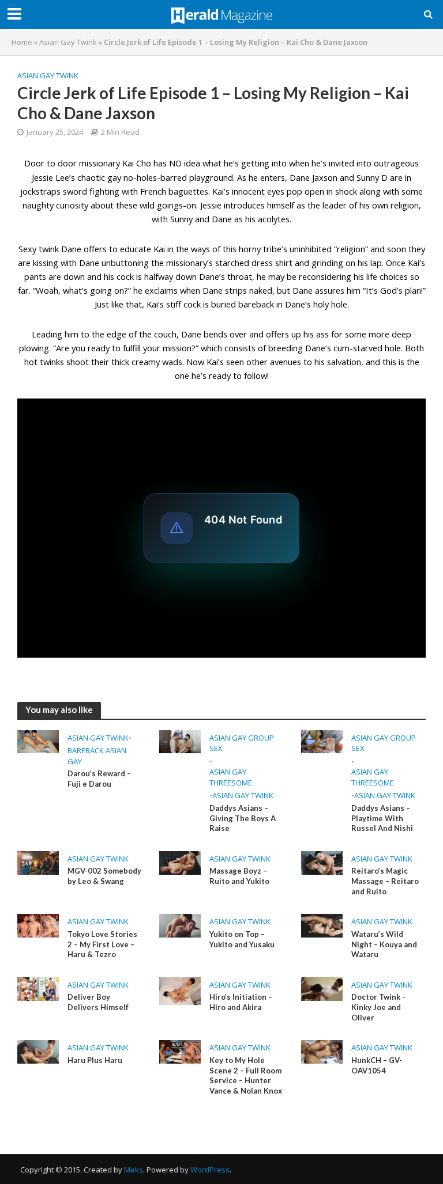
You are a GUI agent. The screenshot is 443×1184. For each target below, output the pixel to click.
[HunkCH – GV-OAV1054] (322, 1051)
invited (341, 163)
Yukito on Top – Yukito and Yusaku (242, 939)
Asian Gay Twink (68, 42)
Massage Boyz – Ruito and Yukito (239, 876)
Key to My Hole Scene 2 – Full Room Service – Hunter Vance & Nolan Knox (245, 1075)
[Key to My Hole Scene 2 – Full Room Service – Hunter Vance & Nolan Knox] (180, 1051)
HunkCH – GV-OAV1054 (376, 1065)
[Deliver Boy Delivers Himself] (38, 988)
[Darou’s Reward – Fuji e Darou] (38, 740)
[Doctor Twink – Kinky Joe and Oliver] (322, 988)
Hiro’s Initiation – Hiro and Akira (240, 1002)
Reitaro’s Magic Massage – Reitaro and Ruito (385, 880)
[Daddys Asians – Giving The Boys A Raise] (180, 740)
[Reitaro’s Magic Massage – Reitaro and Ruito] (322, 862)
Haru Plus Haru (94, 1060)
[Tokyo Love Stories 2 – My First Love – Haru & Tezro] (38, 925)
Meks (133, 1169)
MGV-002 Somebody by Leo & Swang (104, 876)
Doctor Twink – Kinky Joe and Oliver (378, 1007)
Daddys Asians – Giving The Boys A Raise (242, 818)
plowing (34, 348)
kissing (45, 262)
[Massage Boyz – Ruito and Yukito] (180, 862)
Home (22, 42)
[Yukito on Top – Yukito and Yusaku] (180, 925)
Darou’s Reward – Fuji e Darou (99, 778)
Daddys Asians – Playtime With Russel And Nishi (382, 818)
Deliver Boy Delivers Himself (98, 1002)
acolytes (274, 219)
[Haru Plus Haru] (38, 1051)
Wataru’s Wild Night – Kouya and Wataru (384, 944)
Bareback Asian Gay (96, 755)
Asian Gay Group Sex (241, 743)
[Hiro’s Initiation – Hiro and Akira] (180, 990)
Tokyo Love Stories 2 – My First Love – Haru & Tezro (102, 944)
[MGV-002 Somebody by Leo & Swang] (38, 862)
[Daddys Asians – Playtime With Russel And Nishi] (322, 740)
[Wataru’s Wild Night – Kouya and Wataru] (322, 925)
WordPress (210, 1169)
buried (223, 304)
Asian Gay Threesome (230, 777)
